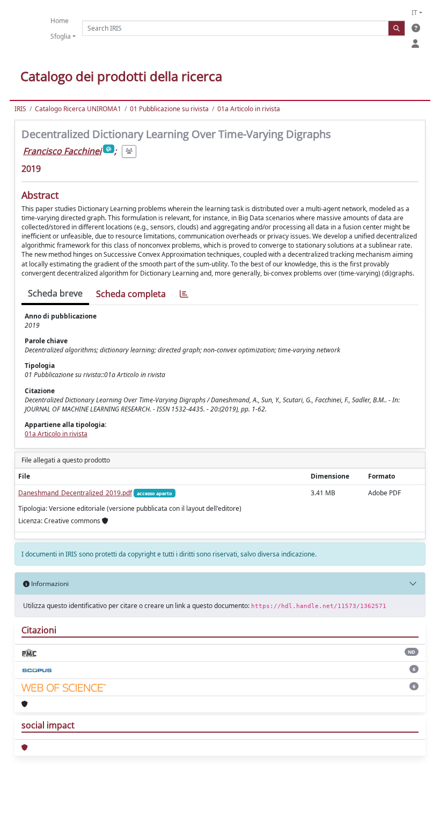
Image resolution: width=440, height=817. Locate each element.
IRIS (20, 108)
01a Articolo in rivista (248, 108)
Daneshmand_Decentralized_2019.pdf (75, 492)
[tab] (184, 294)
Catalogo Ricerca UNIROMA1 (78, 108)
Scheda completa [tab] (131, 294)
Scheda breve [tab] (55, 293)
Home (59, 20)
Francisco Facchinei (62, 151)
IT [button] (414, 12)
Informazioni (49, 583)
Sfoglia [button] (60, 36)
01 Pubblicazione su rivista (169, 108)
